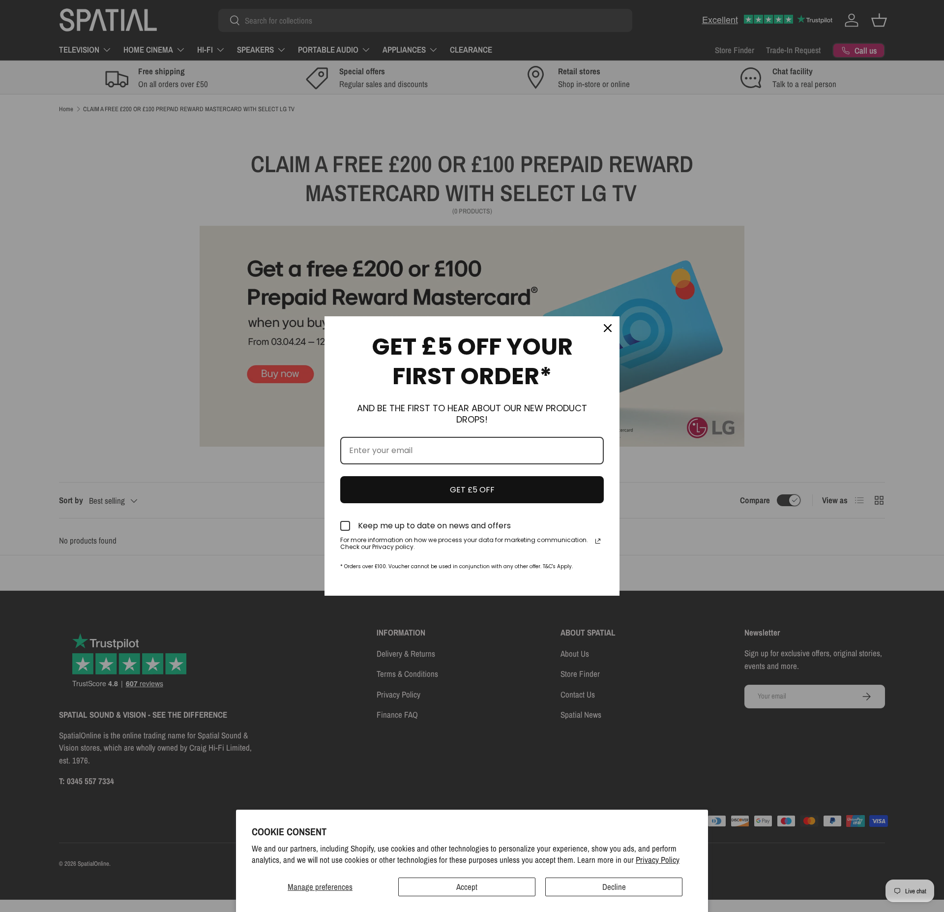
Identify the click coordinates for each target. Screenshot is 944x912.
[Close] (608, 328)
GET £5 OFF (472, 489)
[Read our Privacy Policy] (598, 541)
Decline (614, 886)
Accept (466, 886)
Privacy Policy (657, 859)
